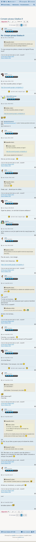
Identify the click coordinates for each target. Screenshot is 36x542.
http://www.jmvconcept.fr (10, 123)
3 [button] (23, 25)
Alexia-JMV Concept (11, 96)
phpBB (13, 535)
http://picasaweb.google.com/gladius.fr (12, 87)
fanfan (6, 73)
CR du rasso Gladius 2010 (7, 56)
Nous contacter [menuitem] (26, 532)
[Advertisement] (18, 12)
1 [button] (19, 25)
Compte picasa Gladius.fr (11, 19)
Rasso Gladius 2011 (6, 58)
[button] (17, 25)
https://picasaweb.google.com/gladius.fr (12, 264)
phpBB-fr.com (21, 537)
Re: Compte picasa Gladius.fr (12, 35)
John (5, 28)
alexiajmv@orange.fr (9, 121)
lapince (7, 221)
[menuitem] (5, 1)
